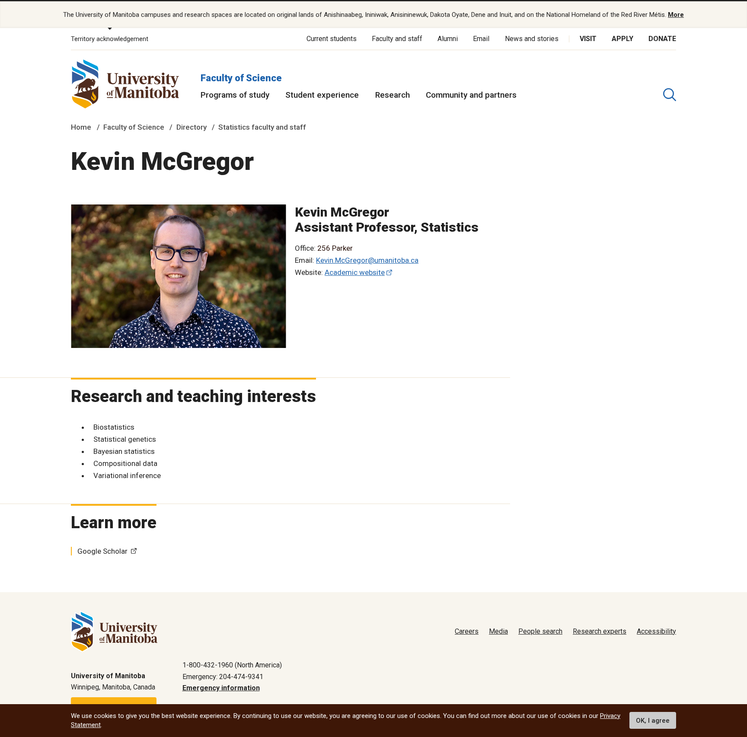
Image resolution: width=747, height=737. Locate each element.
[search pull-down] (669, 94)
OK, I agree (653, 720)
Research (392, 95)
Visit (588, 39)
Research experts (599, 631)
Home (81, 127)
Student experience (322, 95)
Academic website (355, 272)
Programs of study (235, 95)
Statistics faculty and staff (262, 127)
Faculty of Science (241, 78)
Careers (467, 631)
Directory (191, 127)
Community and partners (471, 95)
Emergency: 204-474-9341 (222, 677)
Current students (331, 39)
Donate (662, 39)
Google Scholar (102, 551)
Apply (622, 39)
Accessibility (656, 631)
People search (540, 631)
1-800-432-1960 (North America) (232, 665)
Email (481, 39)
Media (498, 631)
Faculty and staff (397, 39)
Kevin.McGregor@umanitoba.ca (367, 260)
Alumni (447, 39)
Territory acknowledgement (109, 38)
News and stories (532, 39)
